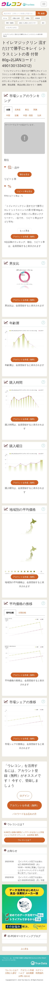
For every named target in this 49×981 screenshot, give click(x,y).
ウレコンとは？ (12, 970)
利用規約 (39, 973)
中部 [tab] (8, 115)
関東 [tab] (35, 109)
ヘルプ (21, 973)
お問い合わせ (24, 976)
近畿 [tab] (17, 115)
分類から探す (11, 973)
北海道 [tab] (17, 109)
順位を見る (24, 174)
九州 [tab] (39, 115)
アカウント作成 (27, 970)
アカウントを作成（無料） (24, 236)
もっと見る (24, 230)
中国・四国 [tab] (28, 115)
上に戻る (24, 948)
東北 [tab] (27, 109)
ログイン (24, 795)
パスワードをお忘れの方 (24, 813)
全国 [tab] (8, 109)
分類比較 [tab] (22, 612)
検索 (43, 13)
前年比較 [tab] (10, 612)
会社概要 (30, 973)
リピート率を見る (24, 191)
